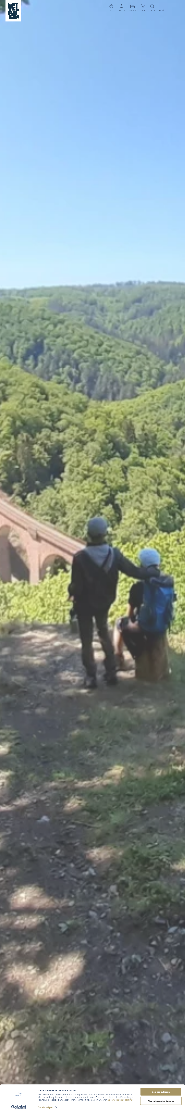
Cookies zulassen (161, 1091)
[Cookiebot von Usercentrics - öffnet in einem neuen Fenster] (18, 1107)
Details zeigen (45, 1107)
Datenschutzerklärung (120, 1099)
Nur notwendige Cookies (161, 1100)
